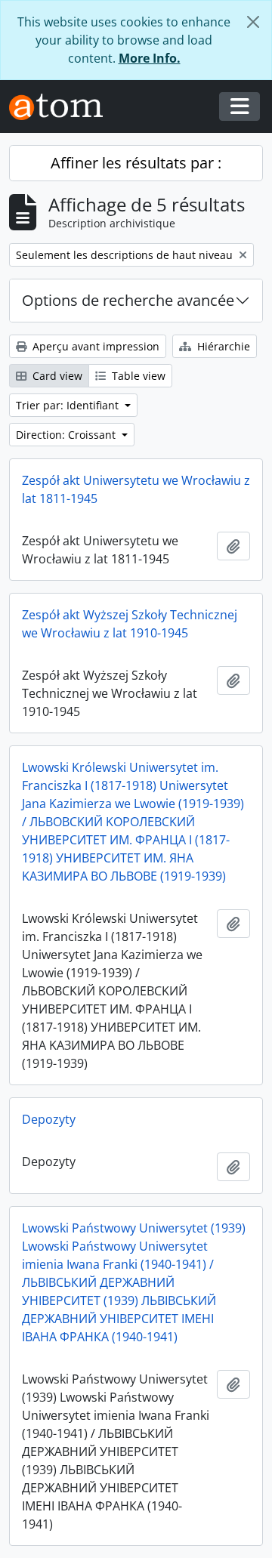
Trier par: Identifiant (69, 405)
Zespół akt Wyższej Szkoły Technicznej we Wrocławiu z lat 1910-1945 (129, 623)
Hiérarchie (222, 346)
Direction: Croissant (67, 434)
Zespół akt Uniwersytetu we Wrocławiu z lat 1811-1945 (136, 489)
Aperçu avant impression (94, 346)
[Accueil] (62, 107)
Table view (137, 376)
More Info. (150, 58)
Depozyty (49, 1119)
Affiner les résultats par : (136, 163)
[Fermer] (253, 22)
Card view (55, 376)
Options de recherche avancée (128, 300)
